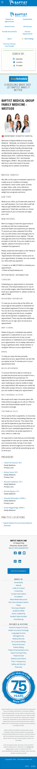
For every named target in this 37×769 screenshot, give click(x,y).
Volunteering (18, 619)
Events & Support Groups (18, 627)
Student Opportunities (18, 616)
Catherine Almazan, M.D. (13, 463)
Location (19, 62)
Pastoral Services (18, 644)
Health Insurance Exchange (18, 630)
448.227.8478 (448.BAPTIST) (18, 548)
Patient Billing (18, 647)
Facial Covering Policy (18, 653)
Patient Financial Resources (18, 650)
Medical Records (18, 639)
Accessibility (18, 582)
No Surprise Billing (19, 642)
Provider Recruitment (9, 32)
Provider (19, 65)
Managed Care (18, 636)
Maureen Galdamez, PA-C (13, 482)
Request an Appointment (9, 20)
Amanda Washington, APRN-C (15, 498)
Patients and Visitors (18, 659)
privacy (33, 766)
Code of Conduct (18, 588)
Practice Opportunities (27, 33)
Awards (18, 585)
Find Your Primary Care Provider (9, 45)
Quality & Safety (18, 611)
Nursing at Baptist (18, 608)
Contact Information (18, 594)
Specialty (19, 59)
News (18, 605)
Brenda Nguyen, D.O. (11, 491)
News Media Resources (18, 599)
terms (27, 766)
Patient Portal (9, 26)
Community (18, 591)
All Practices (27, 26)
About (9, 39)
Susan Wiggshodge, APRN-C (14, 508)
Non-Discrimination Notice (18, 602)
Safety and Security (18, 664)
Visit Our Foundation (18, 571)
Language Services (18, 633)
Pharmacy (18, 667)
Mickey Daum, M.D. (11, 472)
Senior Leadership (18, 614)
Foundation (18, 597)
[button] (2, 2)
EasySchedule (27, 19)
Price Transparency (18, 661)
